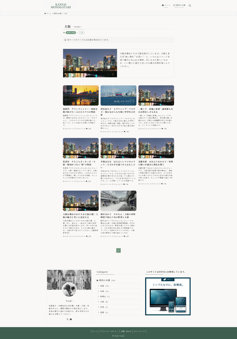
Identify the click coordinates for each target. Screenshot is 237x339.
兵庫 (104, 291)
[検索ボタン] (190, 5)
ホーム (95, 331)
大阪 (104, 301)
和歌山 (105, 296)
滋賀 (104, 312)
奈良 (104, 307)
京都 (104, 286)
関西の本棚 (71, 33)
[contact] (70, 319)
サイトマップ (139, 331)
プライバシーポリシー (109, 331)
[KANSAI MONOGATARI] (60, 5)
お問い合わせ (126, 331)
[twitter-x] (67, 319)
